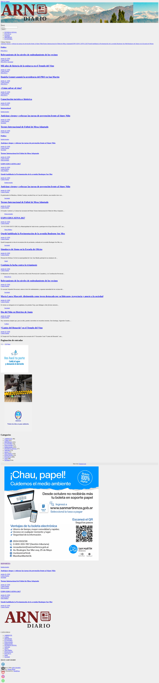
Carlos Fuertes (5, 60)
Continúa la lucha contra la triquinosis (19, 265)
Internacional (6, 108)
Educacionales (5, 160)
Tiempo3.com (82, 464)
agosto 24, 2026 (5, 58)
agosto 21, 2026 (5, 81)
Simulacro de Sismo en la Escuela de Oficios (140, 43)
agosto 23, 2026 (5, 69)
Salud (6, 261)
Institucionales (5, 112)
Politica (3, 136)
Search (3, 25)
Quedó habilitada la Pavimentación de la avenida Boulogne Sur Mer (108, 43)
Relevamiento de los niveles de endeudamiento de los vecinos (29, 54)
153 (6, 344)
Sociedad (7, 35)
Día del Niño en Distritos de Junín (17, 312)
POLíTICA (7, 34)
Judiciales (7, 450)
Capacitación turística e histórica (16, 99)
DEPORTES (8, 37)
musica (6, 452)
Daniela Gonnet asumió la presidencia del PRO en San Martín (30, 77)
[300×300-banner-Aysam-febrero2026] (14, 372)
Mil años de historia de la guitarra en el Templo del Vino (27, 66)
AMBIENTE (8, 439)
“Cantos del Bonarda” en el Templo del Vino (22, 328)
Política (3, 47)
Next (8, 344)
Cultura (6, 324)
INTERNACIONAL (10, 32)
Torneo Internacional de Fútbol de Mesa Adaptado (57, 43)
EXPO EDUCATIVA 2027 (80, 43)
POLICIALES (8, 455)
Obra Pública (4, 170)
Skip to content (5, 1)
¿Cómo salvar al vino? (11, 88)
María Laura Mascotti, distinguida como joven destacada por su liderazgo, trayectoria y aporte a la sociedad (52, 296)
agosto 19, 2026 (5, 92)
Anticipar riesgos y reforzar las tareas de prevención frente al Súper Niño (22, 43)
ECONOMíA (8, 39)
